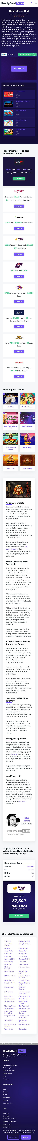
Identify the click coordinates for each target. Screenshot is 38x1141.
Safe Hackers (8, 992)
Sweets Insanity (9, 999)
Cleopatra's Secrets (8, 944)
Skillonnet (30, 866)
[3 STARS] (19, 16)
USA (4, 1089)
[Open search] (31, 3)
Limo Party (7, 964)
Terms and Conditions (9, 1121)
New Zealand (7, 1097)
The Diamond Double (23, 1002)
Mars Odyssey (9, 971)
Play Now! (19, 916)
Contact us (6, 1116)
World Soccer (8, 1029)
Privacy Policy (7, 1124)
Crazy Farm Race (25, 944)
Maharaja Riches (24, 967)
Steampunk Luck (24, 996)
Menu (36, 3)
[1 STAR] (15, 16)
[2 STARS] (17, 16)
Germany (5, 1100)
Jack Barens (27, 819)
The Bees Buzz (9, 1001)
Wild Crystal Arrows (23, 1021)
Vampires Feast (9, 1016)
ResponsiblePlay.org (30, 1044)
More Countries (7, 1103)
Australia (5, 1094)
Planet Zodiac (9, 987)
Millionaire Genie (10, 976)
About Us (5, 1113)
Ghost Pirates (8, 951)
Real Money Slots (8, 1068)
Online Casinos (7, 1073)
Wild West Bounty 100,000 (10, 1025)
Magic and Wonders (7, 967)
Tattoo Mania (23, 999)
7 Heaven (7, 941)
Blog (4, 1076)
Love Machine (23, 964)
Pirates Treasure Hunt (24, 984)
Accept (26, 1137)
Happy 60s (22, 953)
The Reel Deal (24, 1006)
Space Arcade (9, 996)
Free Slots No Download (10, 1065)
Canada (5, 1092)
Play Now (19, 179)
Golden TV (22, 951)
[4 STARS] (21, 16)
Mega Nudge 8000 (23, 972)
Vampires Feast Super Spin (24, 1016)
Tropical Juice (9, 1008)
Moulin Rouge (9, 980)
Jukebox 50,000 (24, 959)
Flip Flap (7, 948)
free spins (14, 754)
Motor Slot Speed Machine (24, 976)
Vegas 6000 (8, 1020)
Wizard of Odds (24, 1024)
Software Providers (8, 1070)
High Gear (7, 956)
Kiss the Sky (8, 961)
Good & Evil (8, 953)
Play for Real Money (27, 54)
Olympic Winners (24, 980)
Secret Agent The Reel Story (24, 992)
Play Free (19, 69)
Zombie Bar (23, 1029)
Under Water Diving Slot (8, 1012)
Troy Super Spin (24, 1008)
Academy (6, 1079)
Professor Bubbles (22, 988)
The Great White (9, 1006)
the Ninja (22, 801)
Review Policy (7, 1127)
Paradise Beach (9, 983)
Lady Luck (22, 961)
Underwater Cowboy (23, 1012)
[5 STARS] (23, 16)
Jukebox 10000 (9, 959)
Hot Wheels (23, 956)
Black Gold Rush (24, 941)
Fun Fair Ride (23, 948)
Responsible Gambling (9, 1119)
